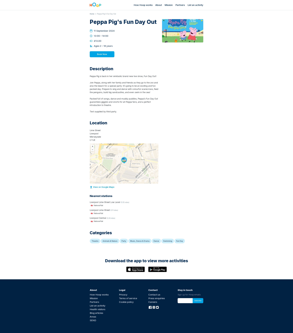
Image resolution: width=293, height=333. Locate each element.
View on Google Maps (103, 187)
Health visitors (97, 309)
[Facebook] (150, 307)
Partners (180, 5)
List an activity (195, 5)
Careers (152, 302)
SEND (93, 320)
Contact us (154, 294)
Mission (169, 5)
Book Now (102, 54)
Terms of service (128, 298)
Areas (93, 316)
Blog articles (96, 313)
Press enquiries (156, 298)
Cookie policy (126, 302)
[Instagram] (154, 307)
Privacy (123, 294)
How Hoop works (143, 5)
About (158, 5)
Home (92, 14)
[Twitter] (157, 307)
